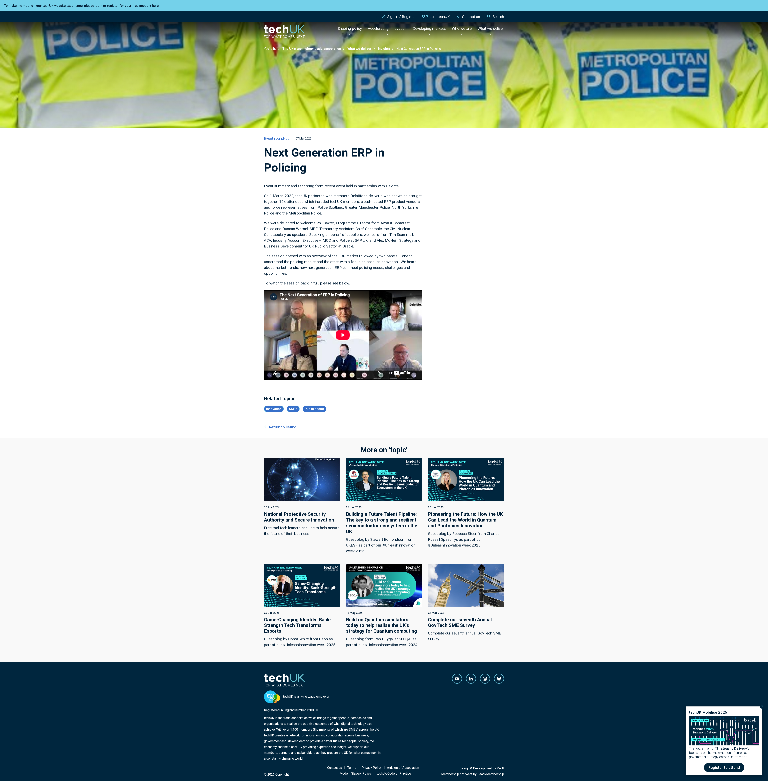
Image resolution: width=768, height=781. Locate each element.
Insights (384, 49)
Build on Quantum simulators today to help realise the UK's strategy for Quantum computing (381, 625)
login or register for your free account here (127, 6)
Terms (351, 768)
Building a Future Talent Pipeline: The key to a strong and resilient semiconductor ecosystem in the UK (381, 522)
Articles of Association (403, 768)
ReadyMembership (490, 774)
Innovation (274, 409)
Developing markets (429, 28)
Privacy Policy (372, 768)
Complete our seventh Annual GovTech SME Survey (460, 622)
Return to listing (282, 427)
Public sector (314, 409)
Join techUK (439, 16)
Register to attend (724, 767)
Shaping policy (350, 28)
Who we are (462, 28)
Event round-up (277, 138)
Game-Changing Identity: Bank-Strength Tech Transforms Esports (297, 625)
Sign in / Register (401, 16)
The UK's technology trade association (311, 49)
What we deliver (491, 28)
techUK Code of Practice (394, 773)
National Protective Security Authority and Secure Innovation (299, 517)
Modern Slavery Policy (355, 773)
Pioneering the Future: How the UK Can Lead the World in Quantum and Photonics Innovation (465, 520)
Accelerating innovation (387, 28)
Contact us (471, 16)
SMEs (293, 409)
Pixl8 (500, 768)
